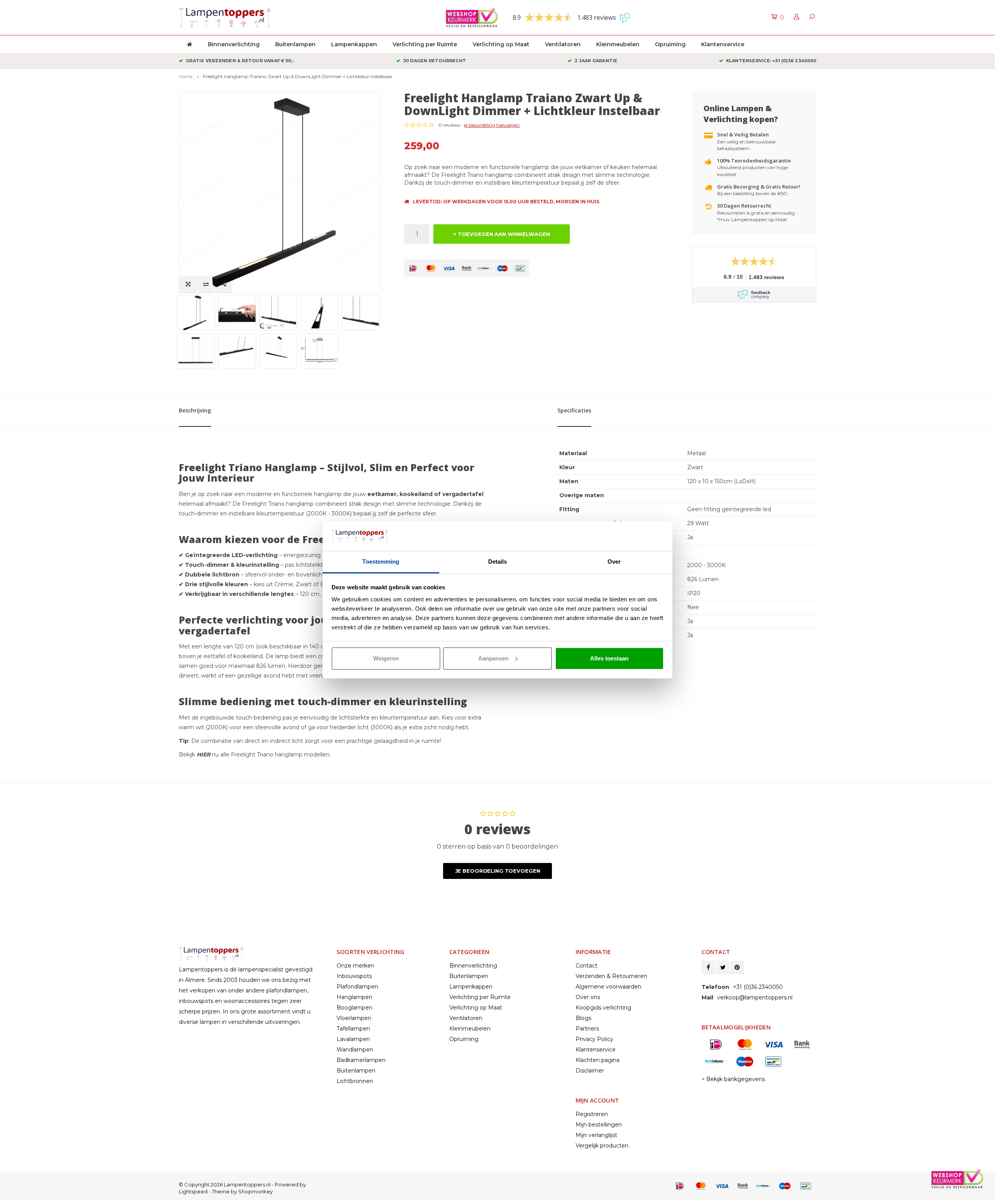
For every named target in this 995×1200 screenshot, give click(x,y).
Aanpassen (493, 658)
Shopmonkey (255, 1191)
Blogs (583, 1018)
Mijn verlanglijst (596, 1135)
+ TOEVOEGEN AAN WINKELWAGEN (501, 234)
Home (185, 76)
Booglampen (354, 1007)
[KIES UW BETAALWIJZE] (413, 268)
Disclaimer (590, 1070)
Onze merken (355, 965)
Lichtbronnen (355, 1081)
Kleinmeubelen (617, 44)
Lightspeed (193, 1191)
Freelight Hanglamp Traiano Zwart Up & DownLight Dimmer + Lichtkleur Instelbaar (298, 76)
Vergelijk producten (602, 1145)
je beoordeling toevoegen (492, 125)
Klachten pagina (598, 1060)
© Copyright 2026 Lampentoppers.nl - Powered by (242, 1184)
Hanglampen (354, 997)
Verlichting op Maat (501, 44)
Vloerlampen (354, 1018)
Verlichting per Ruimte (425, 44)
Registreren (592, 1114)
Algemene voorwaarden (608, 986)
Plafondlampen (357, 986)
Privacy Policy (594, 1039)
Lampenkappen (354, 44)
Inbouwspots (354, 976)
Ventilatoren (563, 44)
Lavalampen (353, 1039)
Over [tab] (614, 561)
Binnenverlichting (234, 44)
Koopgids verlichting (603, 1007)
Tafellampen (353, 1028)
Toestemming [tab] (380, 561)
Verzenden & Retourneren (611, 976)
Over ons (588, 997)
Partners (587, 1028)
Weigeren (386, 658)
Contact (586, 965)
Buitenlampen (295, 44)
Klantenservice (722, 44)
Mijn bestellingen (599, 1124)
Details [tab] (497, 561)
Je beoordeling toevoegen (497, 871)
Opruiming (670, 44)
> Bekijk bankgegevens (733, 1079)
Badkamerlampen (361, 1060)
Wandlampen (355, 1049)
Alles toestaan (609, 658)
